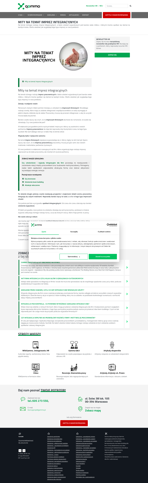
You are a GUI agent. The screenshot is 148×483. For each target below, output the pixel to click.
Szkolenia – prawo (52, 454)
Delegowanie (40, 351)
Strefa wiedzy (80, 470)
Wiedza (78, 468)
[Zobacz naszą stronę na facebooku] (20, 450)
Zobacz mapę (93, 410)
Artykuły (103, 373)
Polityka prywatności (82, 472)
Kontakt (78, 466)
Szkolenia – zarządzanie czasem (85, 439)
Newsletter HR (91, 6)
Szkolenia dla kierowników (84, 443)
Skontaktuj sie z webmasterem (85, 477)
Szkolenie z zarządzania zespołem (57, 461)
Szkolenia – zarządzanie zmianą (85, 436)
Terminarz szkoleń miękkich (55, 457)
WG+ (101, 6)
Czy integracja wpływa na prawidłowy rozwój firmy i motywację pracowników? (58, 318)
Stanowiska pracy (78, 373)
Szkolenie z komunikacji (83, 454)
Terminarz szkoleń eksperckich (56, 459)
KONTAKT (85, 15)
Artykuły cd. (113, 373)
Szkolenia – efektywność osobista (57, 443)
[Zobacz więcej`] (127, 267)
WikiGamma (27, 351)
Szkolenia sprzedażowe (54, 441)
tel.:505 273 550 (38, 401)
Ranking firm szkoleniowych (84, 457)
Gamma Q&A (74, 351)
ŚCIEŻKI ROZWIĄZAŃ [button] (35, 15)
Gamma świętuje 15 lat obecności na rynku (40, 262)
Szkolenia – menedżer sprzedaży (86, 448)
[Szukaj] (129, 6)
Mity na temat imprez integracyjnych (39, 82)
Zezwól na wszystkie (103, 256)
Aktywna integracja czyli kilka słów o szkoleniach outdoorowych (52, 278)
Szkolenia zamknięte (53, 436)
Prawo (122, 373)
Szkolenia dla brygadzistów (84, 452)
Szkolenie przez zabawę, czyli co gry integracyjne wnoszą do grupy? (52, 290)
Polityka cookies (81, 475)
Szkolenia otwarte (81, 459)
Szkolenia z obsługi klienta (55, 475)
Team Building (80, 463)
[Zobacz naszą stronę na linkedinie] (24, 450)
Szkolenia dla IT (80, 461)
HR (48, 351)
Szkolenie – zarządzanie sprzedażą (86, 441)
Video (35, 373)
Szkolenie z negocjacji (54, 472)
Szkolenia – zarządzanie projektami (57, 445)
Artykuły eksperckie (112, 351)
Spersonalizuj (72, 256)
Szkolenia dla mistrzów (54, 479)
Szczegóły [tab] (74, 231)
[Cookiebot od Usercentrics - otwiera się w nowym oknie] (108, 224)
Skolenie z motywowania (55, 468)
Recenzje (66, 373)
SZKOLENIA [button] (51, 15)
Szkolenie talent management (56, 477)
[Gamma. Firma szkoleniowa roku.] (29, 6)
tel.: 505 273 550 (23, 442)
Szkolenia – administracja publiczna (58, 452)
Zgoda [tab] (44, 231)
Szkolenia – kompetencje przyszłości (58, 450)
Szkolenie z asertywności (55, 470)
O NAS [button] (20, 15)
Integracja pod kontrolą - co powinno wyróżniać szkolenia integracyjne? (55, 304)
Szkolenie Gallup (52, 466)
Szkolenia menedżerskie (54, 439)
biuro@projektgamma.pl (37, 410)
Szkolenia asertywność (83, 445)
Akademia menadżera (54, 463)
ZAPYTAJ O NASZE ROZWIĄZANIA (116, 15)
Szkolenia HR (51, 448)
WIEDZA (63, 15)
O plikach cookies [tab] (104, 231)
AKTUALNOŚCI (74, 15)
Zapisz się (112, 55)
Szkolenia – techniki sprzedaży (85, 450)
